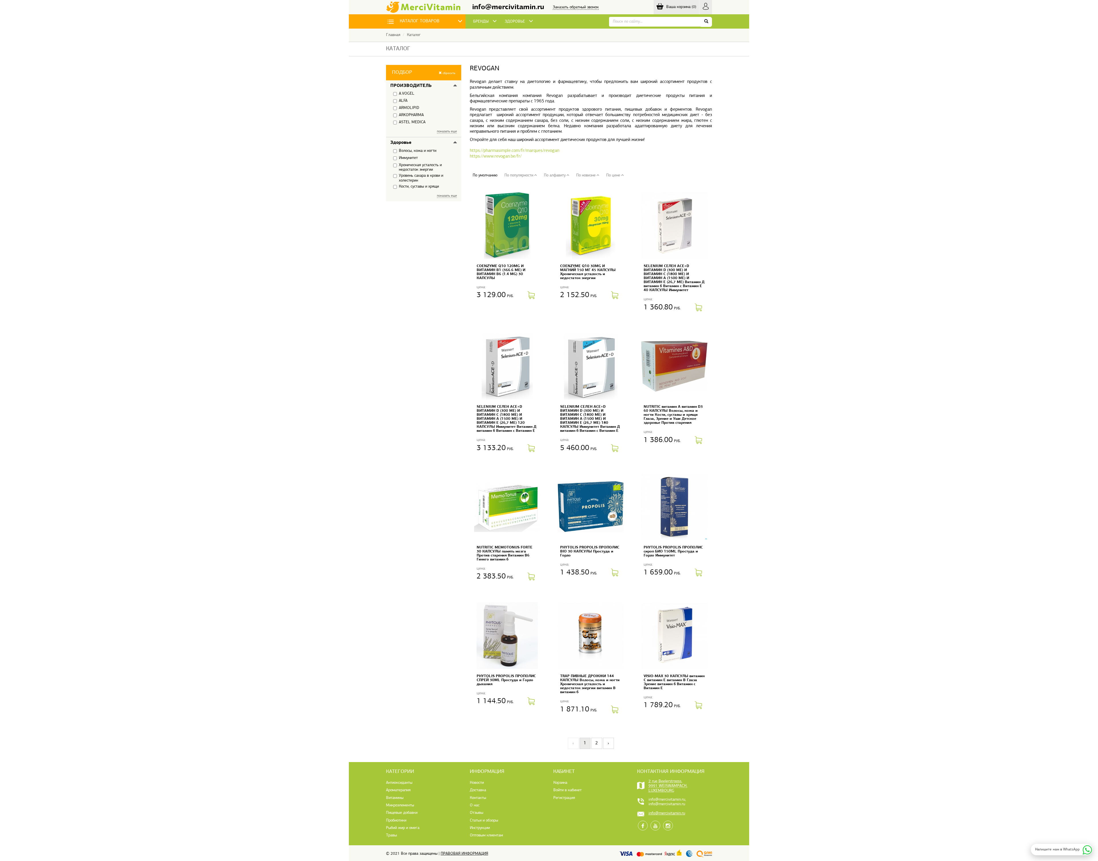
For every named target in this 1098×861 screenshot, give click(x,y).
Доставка (478, 790)
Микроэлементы (400, 805)
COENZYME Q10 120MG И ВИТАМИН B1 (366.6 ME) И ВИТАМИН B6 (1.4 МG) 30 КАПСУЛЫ (501, 272)
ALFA (403, 101)
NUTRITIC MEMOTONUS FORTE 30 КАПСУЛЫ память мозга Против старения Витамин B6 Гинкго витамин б (504, 553)
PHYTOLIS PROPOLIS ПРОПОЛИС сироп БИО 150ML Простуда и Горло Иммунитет (673, 551)
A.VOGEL (406, 94)
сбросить (448, 73)
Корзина (560, 783)
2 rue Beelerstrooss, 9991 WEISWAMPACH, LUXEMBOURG (668, 786)
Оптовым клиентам (486, 835)
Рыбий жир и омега (402, 828)
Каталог (414, 35)
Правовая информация (464, 854)
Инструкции (480, 828)
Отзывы (476, 813)
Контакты (478, 798)
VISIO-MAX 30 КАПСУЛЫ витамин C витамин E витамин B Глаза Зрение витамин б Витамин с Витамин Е (674, 682)
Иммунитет (408, 158)
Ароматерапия (398, 790)
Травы (391, 835)
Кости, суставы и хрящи (419, 186)
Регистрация (564, 798)
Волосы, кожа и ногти (417, 151)
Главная (393, 35)
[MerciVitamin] (423, 7)
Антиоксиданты (399, 783)
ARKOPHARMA (411, 115)
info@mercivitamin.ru (508, 7)
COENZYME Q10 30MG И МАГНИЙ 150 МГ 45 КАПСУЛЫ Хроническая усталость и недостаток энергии (588, 272)
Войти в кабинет (567, 790)
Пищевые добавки (401, 813)
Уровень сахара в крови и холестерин (421, 178)
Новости (477, 783)
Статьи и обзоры (484, 820)
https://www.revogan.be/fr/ (496, 156)
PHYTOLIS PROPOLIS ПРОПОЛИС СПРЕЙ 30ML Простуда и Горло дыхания (506, 680)
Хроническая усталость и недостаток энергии (420, 167)
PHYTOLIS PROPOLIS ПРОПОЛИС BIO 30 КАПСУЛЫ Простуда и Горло (589, 551)
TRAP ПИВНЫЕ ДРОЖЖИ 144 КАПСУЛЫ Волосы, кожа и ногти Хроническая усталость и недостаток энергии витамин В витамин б (590, 684)
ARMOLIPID (409, 108)
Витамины (394, 798)
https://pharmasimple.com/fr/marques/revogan (514, 150)
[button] (423, 72)
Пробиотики (396, 820)
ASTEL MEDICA (412, 122)
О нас (475, 805)
